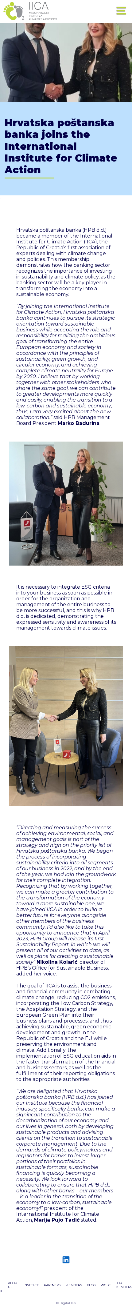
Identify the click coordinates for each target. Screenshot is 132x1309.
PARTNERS (52, 1285)
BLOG (91, 1285)
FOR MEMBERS (123, 1285)
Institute (31, 1285)
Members (73, 1285)
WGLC (106, 1285)
